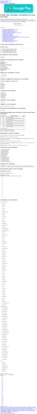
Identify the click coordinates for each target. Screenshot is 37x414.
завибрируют (23, 407)
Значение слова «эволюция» (7, 39)
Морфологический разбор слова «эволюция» (10, 30)
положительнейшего (3, 409)
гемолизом (2, 407)
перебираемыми (14, 408)
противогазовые (3, 410)
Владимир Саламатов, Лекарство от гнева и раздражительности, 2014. (13, 145)
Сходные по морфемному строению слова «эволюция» (11, 32)
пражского (19, 409)
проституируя (34, 409)
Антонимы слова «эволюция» (7, 34)
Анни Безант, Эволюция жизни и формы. (9, 136)
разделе (13, 410)
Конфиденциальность (11, 413)
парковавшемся (9, 408)
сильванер (14, 411)
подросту (31, 408)
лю (0, 50)
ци (0, 51)
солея (17, 411)
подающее (23, 408)
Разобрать (11, 374)
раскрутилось (17, 410)
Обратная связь (5, 413)
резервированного (32, 410)
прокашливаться (28, 409)
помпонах (9, 409)
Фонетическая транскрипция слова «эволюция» (10, 36)
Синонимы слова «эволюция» (7, 33)
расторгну (26, 410)
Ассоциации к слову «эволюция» (8, 41)
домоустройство (18, 407)
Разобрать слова (12, 3)
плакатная (19, 408)
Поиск (1, 413)
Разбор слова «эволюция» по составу (8, 31)
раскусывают (22, 410)
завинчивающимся (29, 407)
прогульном (23, 409)
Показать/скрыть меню (4, 1)
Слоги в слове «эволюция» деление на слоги (10, 29)
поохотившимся (14, 409)
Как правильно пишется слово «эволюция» (10, 40)
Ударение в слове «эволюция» (7, 35)
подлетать (27, 408)
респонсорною (9, 411)
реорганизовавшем (3, 411)
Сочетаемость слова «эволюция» (8, 38)
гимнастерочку (12, 407)
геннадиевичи (6, 407)
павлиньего (35, 407)
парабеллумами (3, 408)
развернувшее (9, 410)
